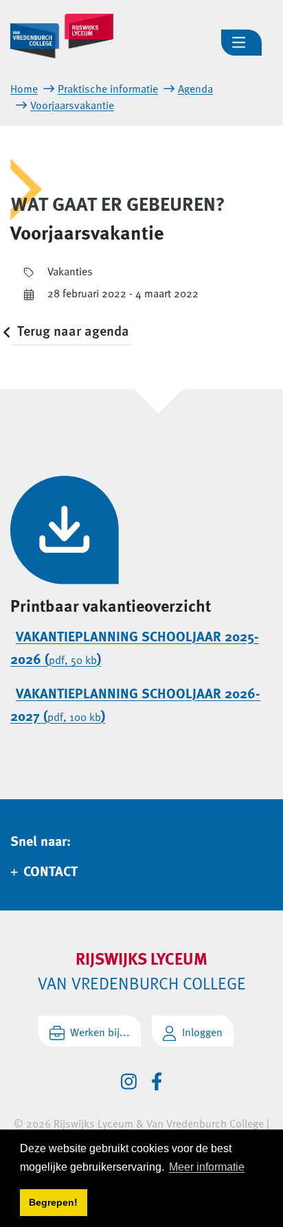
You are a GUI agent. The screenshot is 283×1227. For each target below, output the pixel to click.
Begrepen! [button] (53, 1202)
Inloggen (202, 1032)
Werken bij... (100, 1032)
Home (24, 88)
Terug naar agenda (73, 330)
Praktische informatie (108, 88)
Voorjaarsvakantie (72, 105)
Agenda (195, 88)
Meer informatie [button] (207, 1167)
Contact (50, 870)
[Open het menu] (241, 43)
